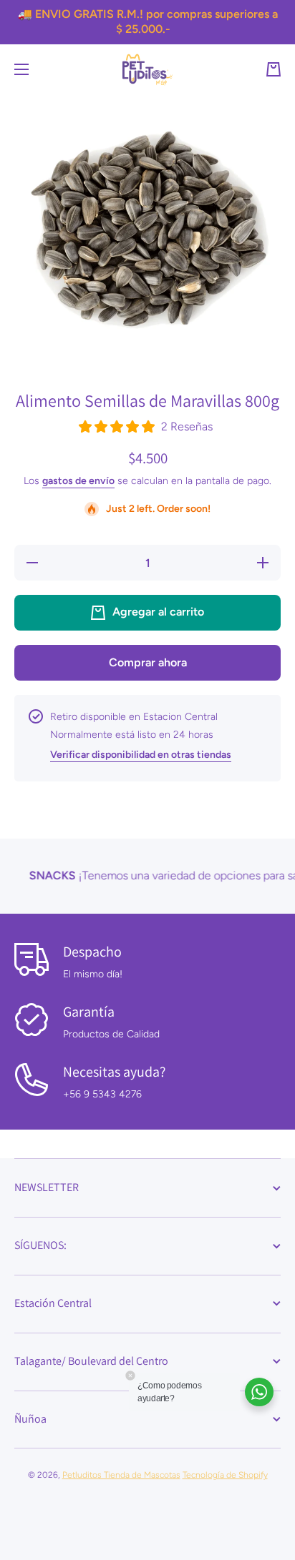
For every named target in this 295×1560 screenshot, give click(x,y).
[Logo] (147, 70)
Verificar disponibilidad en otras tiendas (140, 755)
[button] (273, 69)
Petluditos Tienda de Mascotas (121, 1475)
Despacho (92, 951)
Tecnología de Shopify (225, 1475)
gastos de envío (78, 481)
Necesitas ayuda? (114, 1071)
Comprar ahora (148, 662)
